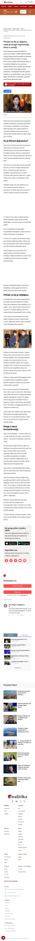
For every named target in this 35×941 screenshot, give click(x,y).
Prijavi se (17, 592)
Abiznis (31, 6)
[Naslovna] (3, 938)
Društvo (16, 6)
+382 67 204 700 (11, 892)
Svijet (22, 28)
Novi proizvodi (21, 872)
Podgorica (20, 814)
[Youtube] (20, 560)
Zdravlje (20, 819)
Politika (10, 6)
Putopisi (20, 824)
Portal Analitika (7, 28)
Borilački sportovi (22, 847)
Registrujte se (23, 595)
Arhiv (6, 905)
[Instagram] (11, 560)
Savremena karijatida (10, 881)
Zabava (6, 859)
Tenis (19, 845)
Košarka (20, 834)
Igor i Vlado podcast (10, 925)
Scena (5, 869)
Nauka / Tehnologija (24, 866)
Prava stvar (21, 822)
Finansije (6, 831)
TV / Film (6, 874)
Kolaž (6, 854)
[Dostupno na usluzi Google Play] (24, 543)
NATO (5, 811)
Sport (19, 828)
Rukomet (20, 836)
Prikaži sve (17, 668)
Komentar (6, 808)
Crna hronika (23, 6)
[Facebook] (6, 560)
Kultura (6, 866)
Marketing (6, 834)
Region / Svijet (22, 854)
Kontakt (7, 908)
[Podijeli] (16, 12)
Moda (5, 862)
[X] (15, 560)
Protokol (6, 814)
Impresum (7, 903)
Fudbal (20, 831)
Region (20, 857)
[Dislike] (13, 615)
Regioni (20, 816)
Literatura (6, 877)
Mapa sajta (7, 916)
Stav (19, 808)
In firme (20, 869)
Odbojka (20, 842)
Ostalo (19, 850)
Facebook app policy (10, 919)
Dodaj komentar (17, 586)
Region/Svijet (16, 28)
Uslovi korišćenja (9, 913)
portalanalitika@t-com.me (13, 896)
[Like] (9, 615)
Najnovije (3, 6)
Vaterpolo (20, 839)
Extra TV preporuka (9, 928)
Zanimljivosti (7, 857)
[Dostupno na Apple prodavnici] (11, 543)
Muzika (6, 872)
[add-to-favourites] (30, 12)
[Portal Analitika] (9, 2)
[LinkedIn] (24, 560)
